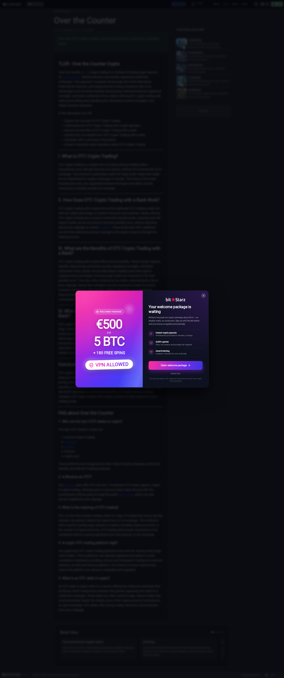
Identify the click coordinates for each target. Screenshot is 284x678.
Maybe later (175, 373)
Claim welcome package (174, 365)
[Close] (203, 295)
